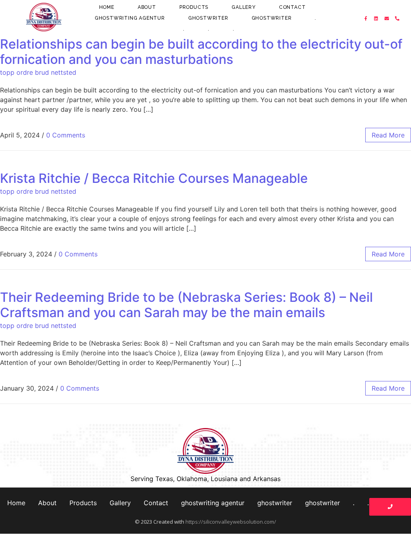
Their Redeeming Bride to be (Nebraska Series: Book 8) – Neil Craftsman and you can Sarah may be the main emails (186, 304)
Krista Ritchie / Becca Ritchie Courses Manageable (154, 178)
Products (193, 7)
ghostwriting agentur (130, 18)
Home (106, 7)
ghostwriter (208, 18)
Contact (292, 7)
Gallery (244, 7)
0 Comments (65, 135)
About (147, 7)
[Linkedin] (376, 18)
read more (388, 135)
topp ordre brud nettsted (38, 72)
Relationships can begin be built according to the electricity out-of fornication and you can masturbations (201, 51)
